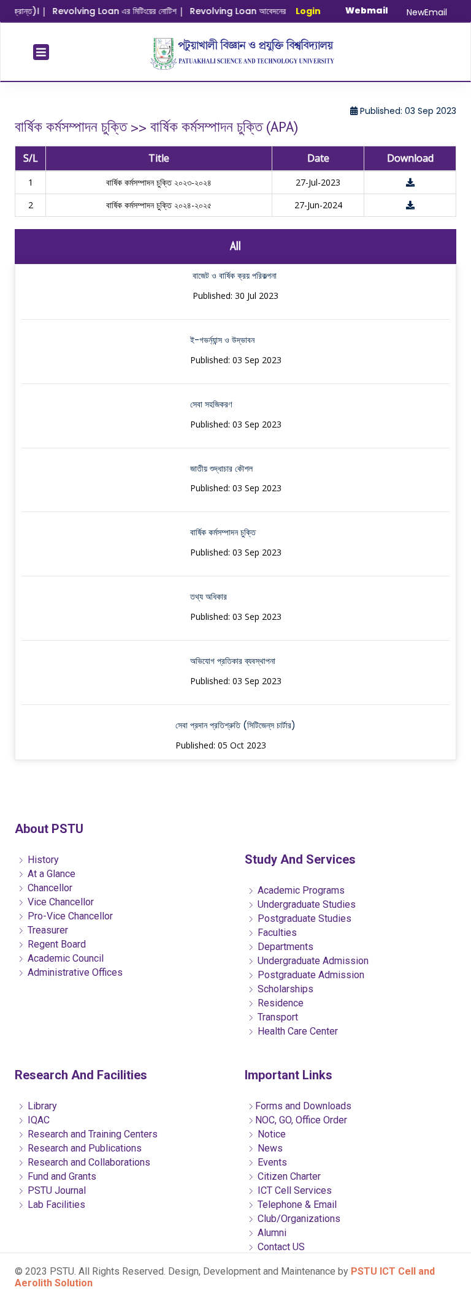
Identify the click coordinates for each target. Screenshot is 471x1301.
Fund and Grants (60, 1176)
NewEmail (427, 12)
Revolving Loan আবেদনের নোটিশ (238, 11)
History (42, 859)
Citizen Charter (288, 1176)
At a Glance (50, 874)
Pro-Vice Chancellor (69, 916)
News (269, 1148)
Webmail (366, 10)
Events (271, 1162)
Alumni (270, 1233)
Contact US (280, 1247)
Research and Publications (83, 1148)
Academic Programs (300, 890)
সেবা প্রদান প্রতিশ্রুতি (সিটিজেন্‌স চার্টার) (235, 725)
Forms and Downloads (303, 1106)
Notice (270, 1134)
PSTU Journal (55, 1190)
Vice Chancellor (59, 902)
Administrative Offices (74, 972)
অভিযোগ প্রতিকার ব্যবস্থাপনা (232, 661)
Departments (284, 946)
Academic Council (64, 958)
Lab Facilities (55, 1204)
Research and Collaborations (87, 1162)
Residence (279, 1003)
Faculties (276, 932)
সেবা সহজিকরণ (211, 404)
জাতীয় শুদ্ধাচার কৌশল (221, 468)
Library (41, 1106)
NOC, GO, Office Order (301, 1120)
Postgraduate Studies (303, 918)
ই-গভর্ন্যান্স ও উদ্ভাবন (222, 340)
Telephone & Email (296, 1204)
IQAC (37, 1120)
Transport (276, 1017)
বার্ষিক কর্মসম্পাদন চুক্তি (223, 532)
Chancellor (48, 888)
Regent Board (55, 944)
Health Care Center (296, 1031)
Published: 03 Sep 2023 (407, 111)
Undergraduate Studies (305, 904)
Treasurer (46, 930)
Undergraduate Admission (312, 961)
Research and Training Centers (91, 1134)
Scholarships (284, 989)
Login (308, 11)
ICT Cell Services (293, 1190)
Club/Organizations (297, 1218)
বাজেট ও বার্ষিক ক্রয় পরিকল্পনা (235, 276)
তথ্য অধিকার (208, 596)
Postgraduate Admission (309, 975)
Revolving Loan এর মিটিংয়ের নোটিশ (104, 11)
